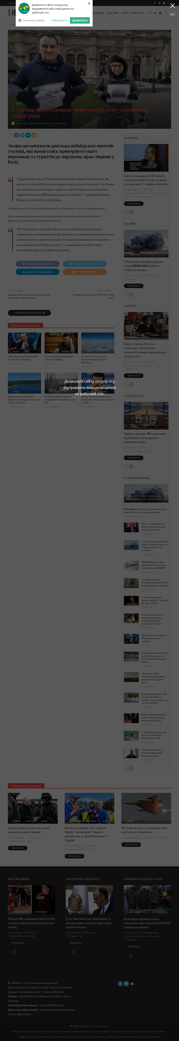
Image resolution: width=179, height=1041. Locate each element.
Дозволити (79, 20)
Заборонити (59, 20)
